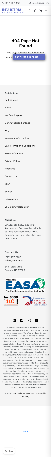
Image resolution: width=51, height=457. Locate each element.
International (12, 199)
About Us (10, 168)
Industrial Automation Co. (23, 393)
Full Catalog (11, 100)
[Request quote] (35, 10)
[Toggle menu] (46, 10)
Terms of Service (14, 153)
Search (8, 191)
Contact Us (11, 176)
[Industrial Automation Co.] (13, 10)
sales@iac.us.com (14, 260)
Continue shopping (26, 57)
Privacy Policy (12, 161)
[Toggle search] (30, 10)
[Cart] (40, 10)
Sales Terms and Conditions (20, 145)
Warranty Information (17, 138)
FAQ (7, 130)
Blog (7, 184)
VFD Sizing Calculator (17, 207)
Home (8, 107)
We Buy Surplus (13, 115)
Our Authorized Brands (17, 122)
